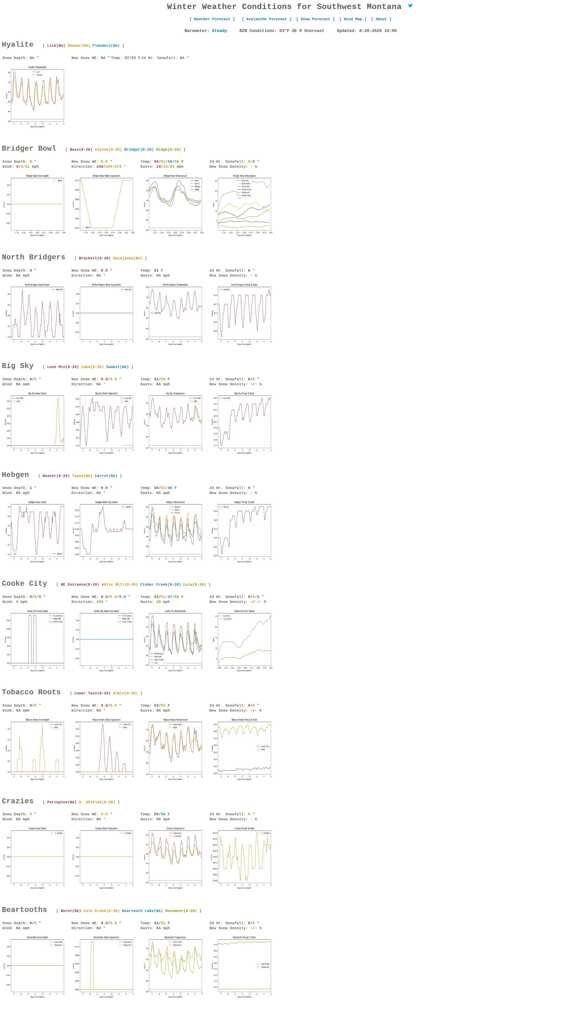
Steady (220, 30)
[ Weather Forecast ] (213, 19)
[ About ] (381, 19)
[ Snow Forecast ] (315, 19)
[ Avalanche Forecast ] (267, 19)
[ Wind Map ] (353, 19)
